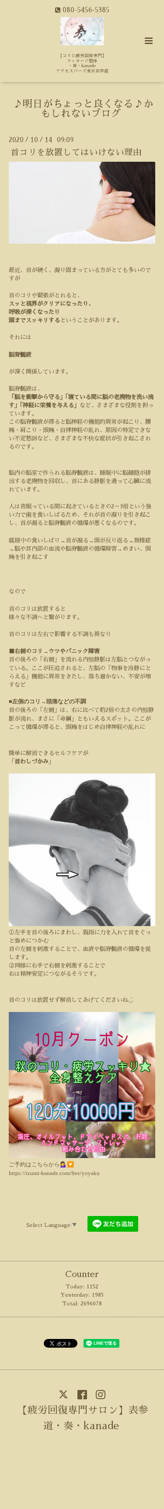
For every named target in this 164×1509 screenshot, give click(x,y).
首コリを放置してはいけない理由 (76, 152)
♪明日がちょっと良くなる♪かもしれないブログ (83, 109)
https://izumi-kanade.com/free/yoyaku (54, 1173)
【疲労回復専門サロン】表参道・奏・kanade (82, 1418)
